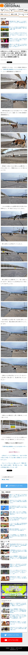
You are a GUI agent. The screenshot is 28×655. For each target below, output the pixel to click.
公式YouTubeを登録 (13, 640)
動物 (4, 479)
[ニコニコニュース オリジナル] (10, 5)
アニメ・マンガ (7, 10)
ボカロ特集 (12, 10)
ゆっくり (16, 9)
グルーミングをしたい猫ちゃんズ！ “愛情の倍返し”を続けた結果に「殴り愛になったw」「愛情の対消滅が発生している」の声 (14, 465)
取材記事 (21, 9)
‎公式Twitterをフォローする (15, 485)
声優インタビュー (5, 14)
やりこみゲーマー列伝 (23, 15)
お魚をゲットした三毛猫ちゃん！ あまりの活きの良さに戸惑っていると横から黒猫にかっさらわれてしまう (14, 457)
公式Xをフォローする (13, 635)
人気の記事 (2, 10)
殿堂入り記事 (14, 14)
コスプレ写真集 (26, 10)
